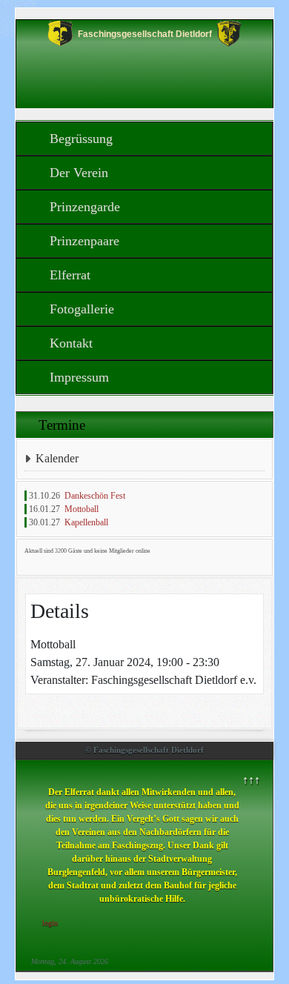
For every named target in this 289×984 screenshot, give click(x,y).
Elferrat (70, 274)
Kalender (57, 458)
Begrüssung (81, 138)
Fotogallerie (82, 309)
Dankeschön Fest (94, 496)
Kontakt (71, 343)
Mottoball (81, 509)
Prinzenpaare (84, 240)
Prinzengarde (85, 206)
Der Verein (79, 172)
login (50, 923)
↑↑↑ (251, 780)
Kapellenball (86, 522)
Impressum (79, 377)
